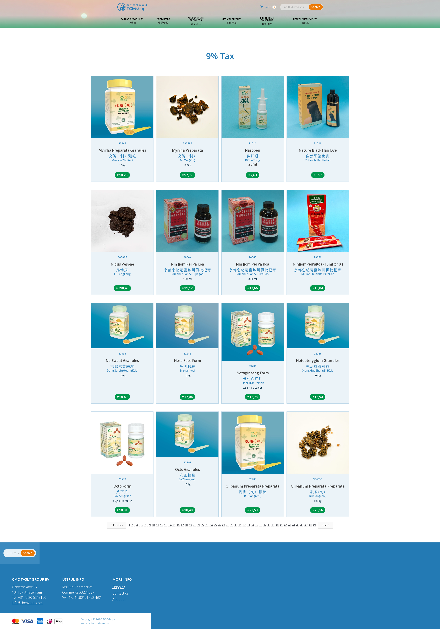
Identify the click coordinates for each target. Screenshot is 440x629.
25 (215, 525)
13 (165, 525)
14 (169, 525)
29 (231, 525)
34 (252, 525)
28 (227, 525)
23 (206, 525)
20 (194, 525)
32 (244, 525)
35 (256, 525)
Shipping (118, 587)
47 (305, 525)
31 (239, 525)
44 (293, 525)
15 (173, 525)
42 (285, 525)
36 (260, 525)
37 (264, 525)
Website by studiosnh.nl (95, 623)
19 (190, 525)
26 (219, 525)
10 (153, 525)
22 (202, 525)
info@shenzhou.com (27, 602)
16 (178, 525)
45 (297, 525)
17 (182, 525)
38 (268, 525)
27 (223, 525)
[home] (132, 7)
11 (157, 525)
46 (301, 525)
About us (119, 599)
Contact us (120, 593)
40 (277, 525)
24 (211, 525)
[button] (132, 21)
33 (248, 525)
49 (314, 525)
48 (310, 525)
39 (272, 525)
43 (289, 525)
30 (235, 525)
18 (186, 525)
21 (198, 525)
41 (281, 525)
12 (161, 525)
